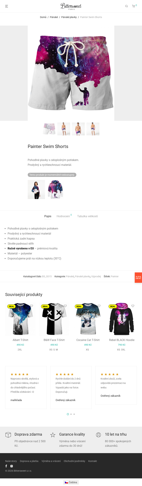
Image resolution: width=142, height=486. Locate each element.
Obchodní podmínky (74, 461)
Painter (115, 276)
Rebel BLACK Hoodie (121, 340)
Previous (5, 73)
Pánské (54, 17)
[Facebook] (6, 466)
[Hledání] (126, 6)
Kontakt (92, 461)
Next (136, 73)
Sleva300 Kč (138, 277)
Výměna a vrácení (51, 461)
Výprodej (96, 276)
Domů (43, 17)
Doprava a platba (29, 461)
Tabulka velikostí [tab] (87, 216)
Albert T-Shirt (20, 340)
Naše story (11, 461)
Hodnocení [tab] (64, 216)
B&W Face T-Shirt (54, 340)
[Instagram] (11, 466)
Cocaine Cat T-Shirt (88, 340)
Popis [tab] (47, 216)
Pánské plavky (69, 17)
